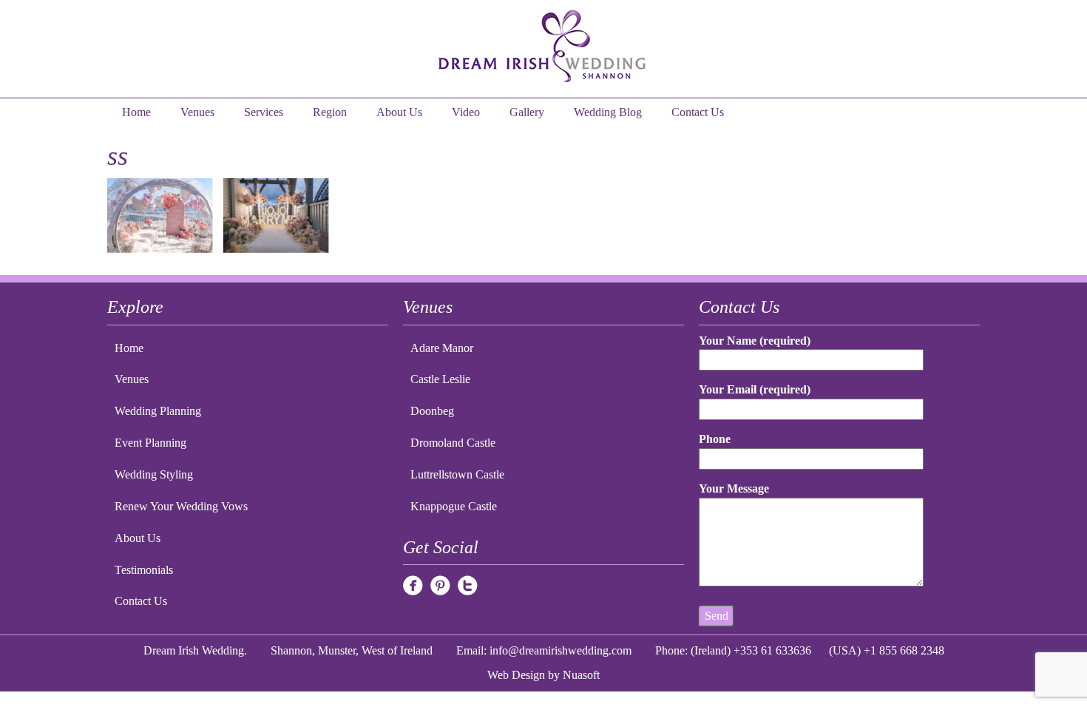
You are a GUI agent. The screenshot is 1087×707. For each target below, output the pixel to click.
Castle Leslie (440, 379)
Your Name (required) (754, 340)
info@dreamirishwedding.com (560, 650)
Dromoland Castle (452, 442)
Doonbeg (432, 411)
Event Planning (150, 442)
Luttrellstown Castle (457, 474)
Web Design (516, 675)
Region (330, 112)
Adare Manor (441, 348)
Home (136, 112)
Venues (197, 112)
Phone (715, 439)
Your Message (734, 488)
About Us (399, 112)
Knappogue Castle (453, 506)
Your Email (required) (754, 389)
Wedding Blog (608, 112)
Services (263, 112)
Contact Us (697, 112)
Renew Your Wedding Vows (181, 506)
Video (466, 112)
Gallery (526, 112)
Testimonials (144, 570)
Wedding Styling (154, 474)
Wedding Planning (158, 411)
